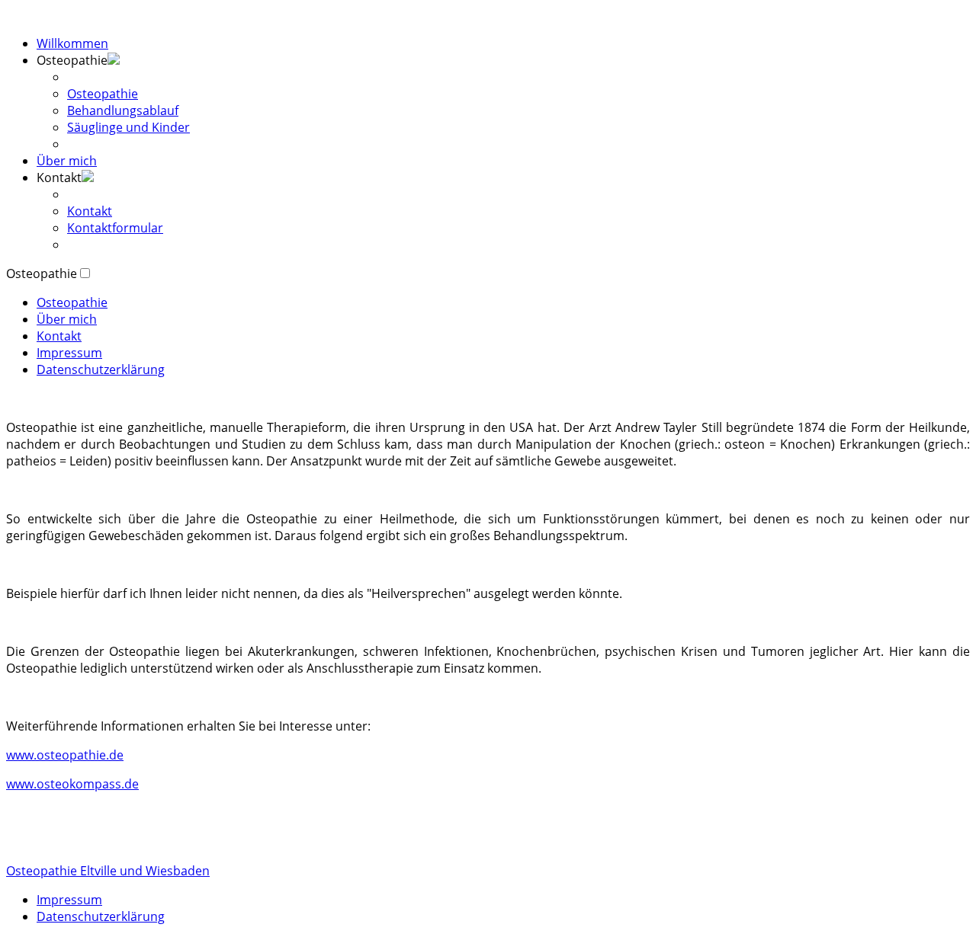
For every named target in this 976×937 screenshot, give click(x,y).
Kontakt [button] (59, 177)
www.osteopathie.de (65, 755)
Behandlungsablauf (122, 110)
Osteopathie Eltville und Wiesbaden (108, 870)
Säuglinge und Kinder (128, 127)
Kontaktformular (115, 227)
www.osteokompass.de (72, 784)
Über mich (67, 160)
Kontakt (89, 211)
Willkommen (72, 43)
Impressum (69, 352)
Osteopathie (102, 93)
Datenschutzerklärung (101, 369)
